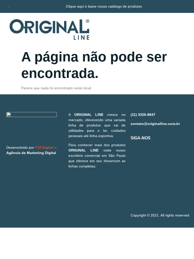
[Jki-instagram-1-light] (152, 156)
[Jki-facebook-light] (137, 156)
